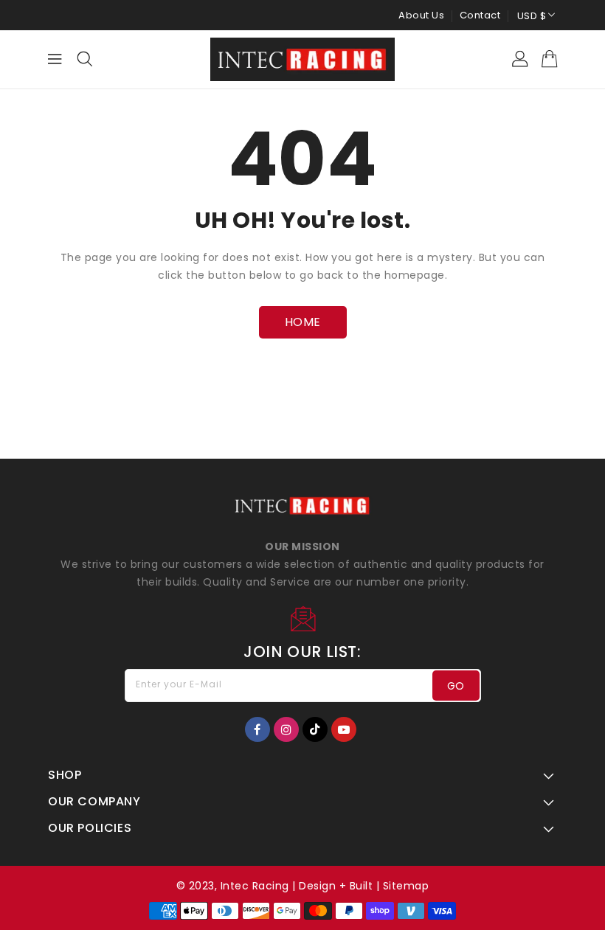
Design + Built (336, 885)
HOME (303, 321)
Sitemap (406, 885)
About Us (421, 15)
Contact (480, 15)
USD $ (532, 16)
